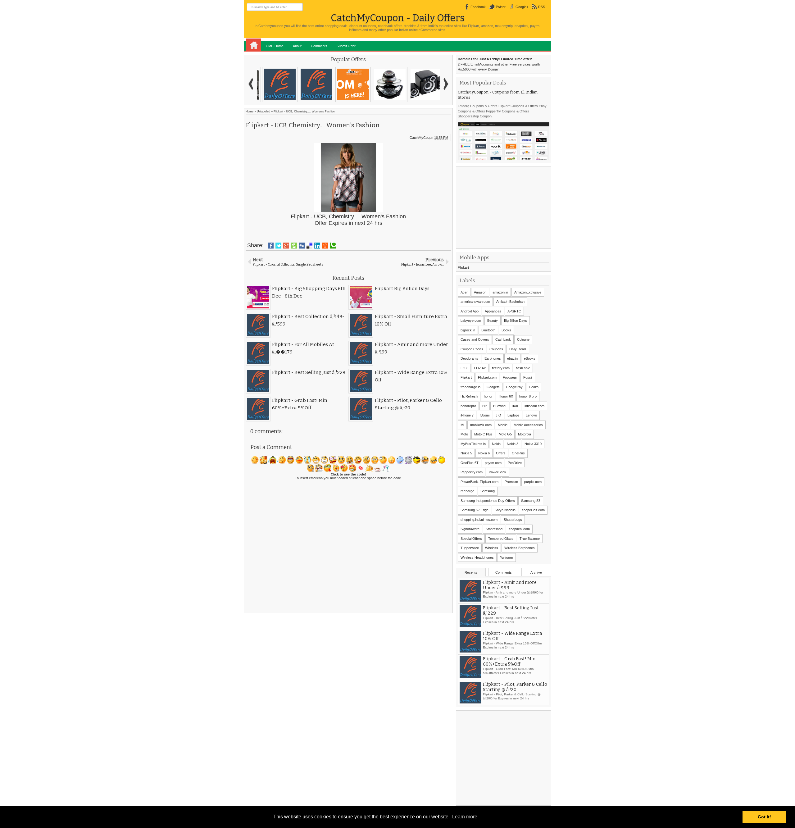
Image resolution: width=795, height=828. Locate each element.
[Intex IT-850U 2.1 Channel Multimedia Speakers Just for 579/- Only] (421, 84)
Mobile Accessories (528, 425)
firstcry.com (501, 368)
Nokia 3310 (533, 444)
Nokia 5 (466, 453)
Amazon (480, 292)
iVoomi (484, 415)
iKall (515, 406)
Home (253, 45)
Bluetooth (488, 330)
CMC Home (275, 46)
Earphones (492, 358)
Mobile (502, 425)
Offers (501, 453)
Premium (511, 482)
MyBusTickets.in (473, 444)
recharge (467, 491)
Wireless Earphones (519, 548)
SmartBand (494, 529)
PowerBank (497, 472)
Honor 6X (506, 396)
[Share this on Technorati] (333, 246)
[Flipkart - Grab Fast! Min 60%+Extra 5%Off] (311, 84)
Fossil (527, 377)
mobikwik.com (481, 425)
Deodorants (469, 358)
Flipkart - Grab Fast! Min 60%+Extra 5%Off (509, 664)
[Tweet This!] (278, 246)
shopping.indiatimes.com (479, 519)
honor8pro (468, 406)
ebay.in (512, 358)
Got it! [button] (764, 816)
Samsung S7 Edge (474, 510)
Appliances (493, 311)
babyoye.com (471, 320)
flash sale (523, 368)
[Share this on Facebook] (271, 246)
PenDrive (515, 463)
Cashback (503, 339)
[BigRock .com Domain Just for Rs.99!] (348, 84)
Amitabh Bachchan (510, 301)
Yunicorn (506, 557)
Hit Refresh (469, 396)
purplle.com (533, 482)
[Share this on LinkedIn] (317, 246)
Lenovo (531, 415)
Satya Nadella (505, 510)
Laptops (513, 415)
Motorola (524, 434)
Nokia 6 (484, 453)
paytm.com (493, 463)
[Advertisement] (504, 207)
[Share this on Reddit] (325, 246)
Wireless (491, 548)
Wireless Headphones (477, 557)
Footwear (510, 377)
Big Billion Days (515, 320)
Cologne (523, 339)
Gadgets (493, 387)
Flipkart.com (487, 377)
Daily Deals (517, 349)
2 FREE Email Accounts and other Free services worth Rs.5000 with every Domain (499, 64)
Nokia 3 (512, 444)
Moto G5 (505, 434)
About (297, 46)
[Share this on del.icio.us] (309, 246)
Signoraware (470, 529)
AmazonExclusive (527, 292)
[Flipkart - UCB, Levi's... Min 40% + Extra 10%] (275, 84)
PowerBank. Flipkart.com (479, 482)
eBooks (529, 358)
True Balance (530, 538)
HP (484, 406)
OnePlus (518, 453)
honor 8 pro (528, 396)
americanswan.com (475, 301)
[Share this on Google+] (286, 246)
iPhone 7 (467, 415)
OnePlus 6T (470, 463)
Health (533, 387)
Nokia (496, 444)
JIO (498, 415)
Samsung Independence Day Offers (488, 501)
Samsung (487, 491)
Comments (319, 46)
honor (488, 396)
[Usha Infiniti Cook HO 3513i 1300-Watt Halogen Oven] (385, 84)
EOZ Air (480, 368)
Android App (470, 311)
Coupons (496, 349)
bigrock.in (468, 330)
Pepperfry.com (472, 472)
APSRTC (514, 311)
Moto (464, 434)
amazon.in (500, 292)
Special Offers (471, 538)
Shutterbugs (513, 519)
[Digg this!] (302, 246)
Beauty (492, 320)
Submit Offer (346, 46)
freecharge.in (470, 387)
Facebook (478, 7)
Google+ (522, 7)
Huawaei (499, 406)
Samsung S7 (530, 501)
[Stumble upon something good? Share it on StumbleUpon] (294, 246)
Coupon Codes (472, 349)
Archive (536, 572)
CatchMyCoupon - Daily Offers (398, 18)
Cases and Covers (475, 339)
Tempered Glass (500, 538)
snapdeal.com (519, 529)
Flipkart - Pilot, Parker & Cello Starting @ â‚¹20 (515, 690)
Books (506, 330)
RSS (541, 7)
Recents (471, 572)
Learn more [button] (464, 816)
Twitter (501, 7)
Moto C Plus (483, 434)
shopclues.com (533, 510)
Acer (464, 292)
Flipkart (463, 267)
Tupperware (470, 548)
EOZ (464, 368)
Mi (462, 425)
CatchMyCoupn (421, 137)
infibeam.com (534, 406)
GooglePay (514, 387)
